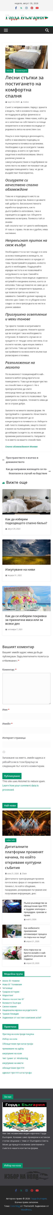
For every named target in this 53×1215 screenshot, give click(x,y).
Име (5, 709)
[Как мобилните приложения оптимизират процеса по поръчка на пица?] (11, 935)
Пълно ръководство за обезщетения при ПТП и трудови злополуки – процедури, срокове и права (35, 909)
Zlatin (24, 873)
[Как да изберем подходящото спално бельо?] (26, 491)
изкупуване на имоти (12, 1063)
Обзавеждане (21, 71)
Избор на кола (9, 1039)
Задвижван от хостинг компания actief (21, 1017)
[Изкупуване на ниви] (26, 541)
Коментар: (9, 669)
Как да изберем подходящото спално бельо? (26, 521)
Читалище (7, 988)
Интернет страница (13, 737)
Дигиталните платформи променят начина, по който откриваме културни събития (24, 857)
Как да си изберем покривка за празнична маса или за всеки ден (26, 620)
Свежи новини (9, 1006)
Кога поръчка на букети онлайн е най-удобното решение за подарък (35, 954)
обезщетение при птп (13, 1067)
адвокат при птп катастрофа (17, 1072)
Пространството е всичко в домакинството (22, 460)
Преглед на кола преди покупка (18, 1034)
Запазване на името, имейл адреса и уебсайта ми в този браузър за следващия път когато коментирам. (23, 762)
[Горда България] (24, 1104)
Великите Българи (11, 1002)
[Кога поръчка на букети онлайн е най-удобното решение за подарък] (11, 956)
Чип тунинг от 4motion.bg (15, 1058)
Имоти (9, 71)
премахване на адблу (13, 1048)
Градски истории (10, 991)
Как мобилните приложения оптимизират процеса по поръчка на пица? (35, 933)
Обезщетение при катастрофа (17, 1043)
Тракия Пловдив (10, 1013)
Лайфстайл (10, 840)
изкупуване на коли (12, 1053)
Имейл (7, 723)
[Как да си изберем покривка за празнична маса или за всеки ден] (26, 588)
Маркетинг (7, 995)
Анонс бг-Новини (10, 980)
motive (26, 102)
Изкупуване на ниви (20, 569)
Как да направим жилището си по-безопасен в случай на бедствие (26, 471)
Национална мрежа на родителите (19, 1010)
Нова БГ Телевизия (12, 984)
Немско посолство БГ (13, 999)
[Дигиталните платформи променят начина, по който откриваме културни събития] (26, 823)
